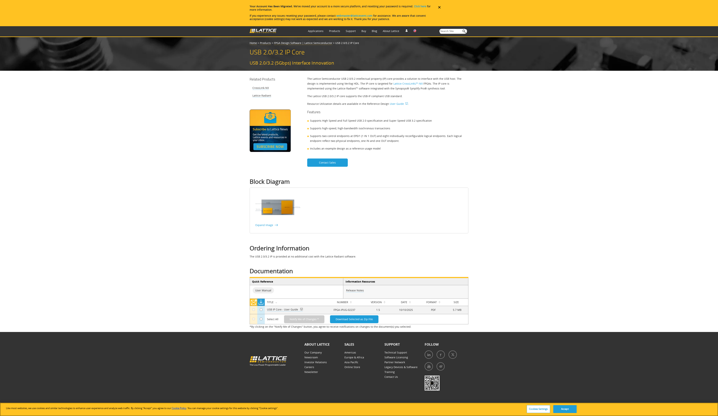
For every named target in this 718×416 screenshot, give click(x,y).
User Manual (263, 290)
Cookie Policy (179, 408)
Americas (350, 352)
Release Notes (355, 290)
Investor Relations (315, 362)
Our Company (313, 352)
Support (351, 31)
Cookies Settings (538, 409)
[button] (464, 31)
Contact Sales (327, 162)
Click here (420, 6)
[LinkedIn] (429, 354)
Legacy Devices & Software (401, 367)
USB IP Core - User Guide (282, 309)
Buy (363, 31)
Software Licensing (396, 357)
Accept (565, 409)
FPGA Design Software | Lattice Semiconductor (303, 43)
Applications (315, 31)
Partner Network (394, 362)
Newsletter (311, 372)
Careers (309, 367)
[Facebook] (441, 354)
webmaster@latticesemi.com (354, 15)
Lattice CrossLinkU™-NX (408, 83)
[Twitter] (453, 354)
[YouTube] (429, 366)
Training (389, 372)
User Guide (397, 104)
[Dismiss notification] (439, 7)
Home (253, 43)
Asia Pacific (351, 362)
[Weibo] (441, 366)
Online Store (352, 367)
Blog (374, 31)
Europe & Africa (354, 357)
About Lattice (391, 31)
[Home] (263, 32)
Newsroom (311, 357)
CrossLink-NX (260, 88)
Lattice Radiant (261, 95)
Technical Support (395, 352)
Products (334, 31)
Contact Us (391, 377)
